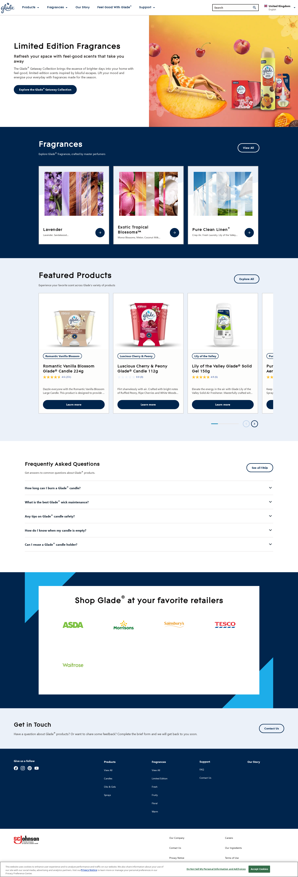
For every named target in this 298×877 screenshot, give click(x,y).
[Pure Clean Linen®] (249, 232)
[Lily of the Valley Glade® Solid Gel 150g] (223, 321)
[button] (280, 7)
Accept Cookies (259, 868)
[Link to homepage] (7, 7)
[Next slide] (254, 423)
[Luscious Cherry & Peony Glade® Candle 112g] (148, 321)
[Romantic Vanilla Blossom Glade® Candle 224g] (74, 321)
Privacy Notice (89, 870)
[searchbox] (233, 7)
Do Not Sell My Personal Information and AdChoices (216, 868)
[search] (254, 8)
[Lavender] (100, 232)
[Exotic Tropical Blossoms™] (174, 232)
